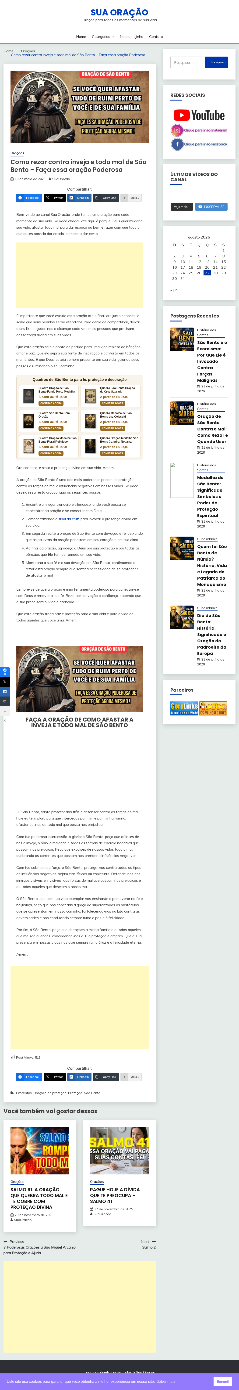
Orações (17, 153)
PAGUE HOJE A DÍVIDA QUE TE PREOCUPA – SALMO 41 (115, 1195)
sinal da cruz (68, 518)
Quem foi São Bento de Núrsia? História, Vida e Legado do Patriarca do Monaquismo (212, 565)
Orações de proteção (50, 1093)
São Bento (92, 1093)
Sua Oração (119, 12)
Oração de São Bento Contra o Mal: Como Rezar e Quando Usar (212, 428)
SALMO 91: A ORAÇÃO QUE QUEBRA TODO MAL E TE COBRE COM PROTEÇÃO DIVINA (39, 1198)
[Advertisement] (79, 275)
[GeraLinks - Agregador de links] (184, 714)
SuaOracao (61, 179)
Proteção (75, 1093)
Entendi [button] (223, 1381)
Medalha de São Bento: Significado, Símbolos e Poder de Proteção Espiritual (210, 496)
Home (81, 36)
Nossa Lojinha (131, 36)
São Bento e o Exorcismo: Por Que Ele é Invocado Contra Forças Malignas (212, 361)
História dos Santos (206, 332)
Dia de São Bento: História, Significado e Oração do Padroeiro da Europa (211, 634)
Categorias (101, 36)
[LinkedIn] (5, 692)
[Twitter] (5, 682)
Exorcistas (24, 1093)
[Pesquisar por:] (187, 62)
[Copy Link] (5, 701)
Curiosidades (207, 539)
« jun (174, 290)
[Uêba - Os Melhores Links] (213, 714)
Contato (156, 36)
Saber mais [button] (165, 1381)
